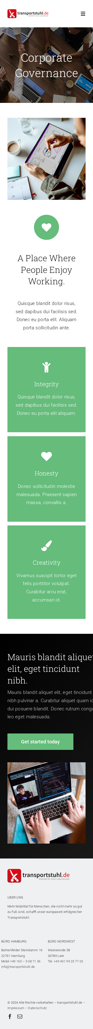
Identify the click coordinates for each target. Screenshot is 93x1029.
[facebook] (9, 1016)
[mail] (19, 1016)
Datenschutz (37, 1008)
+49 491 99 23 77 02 (68, 961)
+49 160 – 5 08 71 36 (25, 961)
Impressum (16, 1008)
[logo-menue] (27, 11)
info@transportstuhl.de (18, 967)
